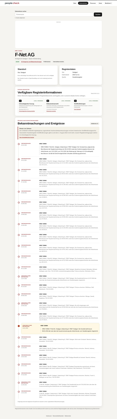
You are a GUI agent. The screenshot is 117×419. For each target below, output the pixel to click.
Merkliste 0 (108, 3)
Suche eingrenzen (20, 17)
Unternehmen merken (58, 61)
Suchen (97, 14)
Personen (93, 3)
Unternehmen (83, 3)
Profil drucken (47, 61)
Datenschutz (68, 415)
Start (74, 3)
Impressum (49, 415)
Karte (100, 3)
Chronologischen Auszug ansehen (27, 111)
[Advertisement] (58, 35)
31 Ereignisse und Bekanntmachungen (31, 61)
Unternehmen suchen (20, 11)
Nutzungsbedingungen (58, 415)
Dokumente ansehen (51, 111)
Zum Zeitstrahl (77, 109)
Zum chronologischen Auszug (26, 137)
